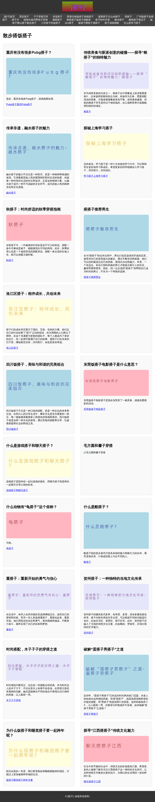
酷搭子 (87, 562)
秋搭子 (9, 260)
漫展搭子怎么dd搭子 (109, 16)
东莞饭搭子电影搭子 (95, 409)
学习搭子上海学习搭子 (96, 176)
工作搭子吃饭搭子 (50, 23)
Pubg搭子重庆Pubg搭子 (19, 104)
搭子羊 (15, 19)
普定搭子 (24, 16)
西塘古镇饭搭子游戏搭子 (80, 16)
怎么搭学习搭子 (132, 23)
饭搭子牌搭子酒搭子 (89, 23)
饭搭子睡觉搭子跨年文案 (19, 780)
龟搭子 (9, 548)
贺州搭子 (88, 632)
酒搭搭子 (57, 19)
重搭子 (9, 629)
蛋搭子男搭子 (91, 714)
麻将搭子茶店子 (137, 19)
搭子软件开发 (102, 19)
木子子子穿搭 (13, 700)
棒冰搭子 (119, 19)
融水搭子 (11, 192)
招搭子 (128, 16)
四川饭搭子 (12, 429)
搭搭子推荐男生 (92, 277)
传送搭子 (57, 16)
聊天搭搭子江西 (92, 781)
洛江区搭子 (12, 348)
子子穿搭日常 (41, 16)
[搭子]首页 (9, 16)
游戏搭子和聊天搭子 (17, 490)
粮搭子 (87, 111)
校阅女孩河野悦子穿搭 (36, 19)
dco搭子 (69, 23)
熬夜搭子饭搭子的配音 (79, 19)
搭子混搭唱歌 (112, 23)
